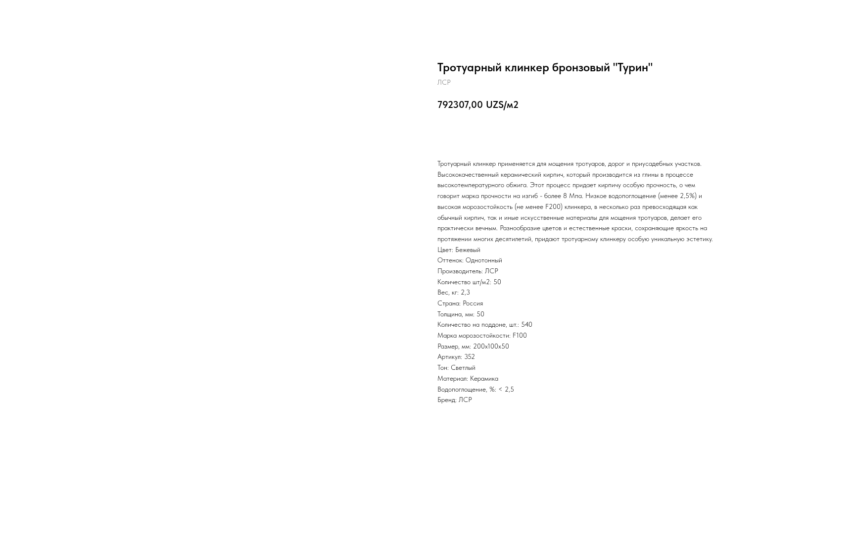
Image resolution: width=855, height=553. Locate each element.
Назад (28, 15)
